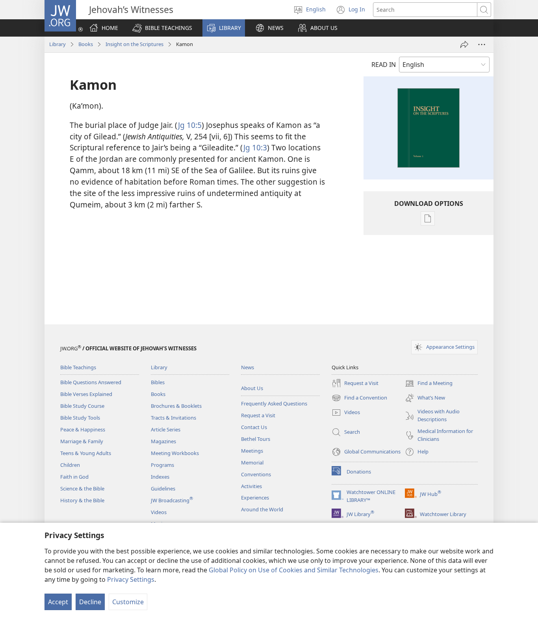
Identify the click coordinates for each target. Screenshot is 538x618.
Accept (58, 602)
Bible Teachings (78, 367)
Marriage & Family (81, 441)
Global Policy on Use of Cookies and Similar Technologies (293, 570)
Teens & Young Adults (85, 453)
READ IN (383, 64)
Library (57, 44)
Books (85, 44)
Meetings (252, 450)
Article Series (165, 429)
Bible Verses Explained (86, 394)
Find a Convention (359, 398)
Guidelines (163, 488)
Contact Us (254, 427)
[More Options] (482, 44)
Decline (90, 602)
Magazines (163, 441)
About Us (252, 388)
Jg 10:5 (190, 125)
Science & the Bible (82, 488)
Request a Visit (258, 415)
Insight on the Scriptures (134, 44)
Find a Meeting (429, 383)
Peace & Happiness (82, 429)
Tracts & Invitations (173, 417)
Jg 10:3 (255, 147)
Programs (162, 464)
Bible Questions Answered (90, 382)
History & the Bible (82, 500)
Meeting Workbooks (175, 453)
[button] (162, 28)
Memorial (252, 462)
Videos (159, 512)
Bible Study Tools (80, 417)
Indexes (160, 476)
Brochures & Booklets (176, 405)
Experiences (255, 497)
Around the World (262, 509)
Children (70, 464)
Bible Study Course (82, 405)
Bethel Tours (255, 438)
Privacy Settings (130, 579)
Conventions (256, 474)
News (247, 367)
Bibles (158, 382)
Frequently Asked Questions (274, 403)
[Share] (464, 44)
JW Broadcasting (172, 500)
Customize (128, 602)
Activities (251, 486)
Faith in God (74, 476)
